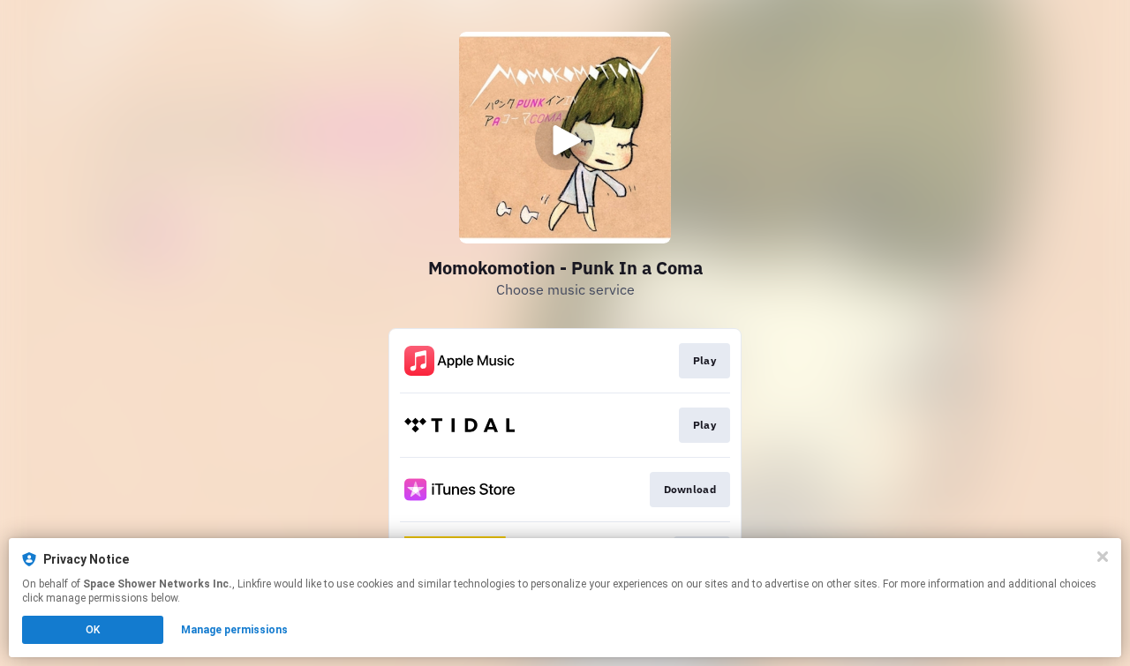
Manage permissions (234, 630)
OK (93, 630)
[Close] (1103, 557)
